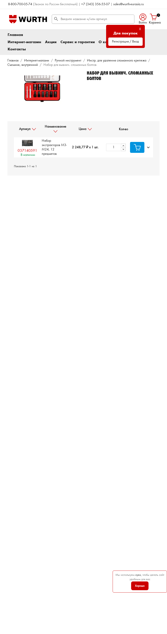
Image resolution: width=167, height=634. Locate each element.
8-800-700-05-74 (20, 4)
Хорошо (140, 585)
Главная (15, 35)
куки (138, 574)
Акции (51, 42)
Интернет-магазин (24, 42)
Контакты (17, 49)
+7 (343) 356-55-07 (95, 4)
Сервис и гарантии (77, 42)
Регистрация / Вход (125, 41)
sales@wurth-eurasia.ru (128, 4)
